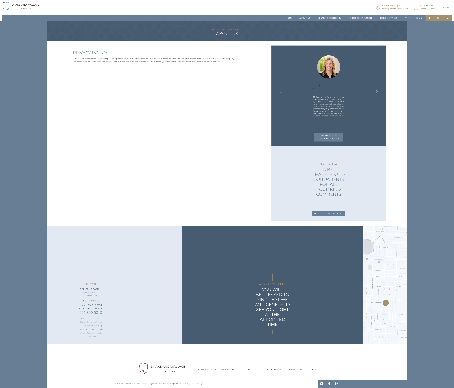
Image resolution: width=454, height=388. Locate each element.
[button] (280, 91)
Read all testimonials (329, 213)
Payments (447, 7)
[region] (328, 91)
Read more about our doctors (328, 137)
